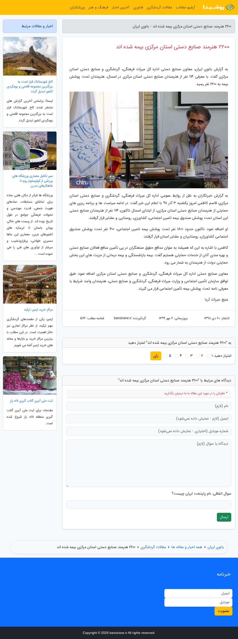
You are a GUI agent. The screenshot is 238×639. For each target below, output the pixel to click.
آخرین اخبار (120, 7)
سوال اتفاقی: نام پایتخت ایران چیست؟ (201, 494)
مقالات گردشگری (159, 7)
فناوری (138, 7)
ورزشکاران (77, 7)
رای (155, 356)
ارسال (224, 517)
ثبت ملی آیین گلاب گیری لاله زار (31, 400)
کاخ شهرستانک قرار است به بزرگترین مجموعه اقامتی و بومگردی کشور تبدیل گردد (30, 86)
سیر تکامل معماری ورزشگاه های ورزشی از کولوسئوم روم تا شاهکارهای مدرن (32, 181)
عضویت (223, 611)
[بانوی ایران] (218, 7)
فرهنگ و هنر (98, 7)
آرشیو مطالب (185, 7)
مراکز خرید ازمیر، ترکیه (38, 309)
